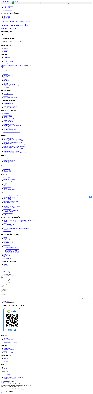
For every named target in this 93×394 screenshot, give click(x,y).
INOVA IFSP (6, 188)
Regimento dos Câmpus (8, 241)
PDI (4, 256)
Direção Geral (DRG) (8, 202)
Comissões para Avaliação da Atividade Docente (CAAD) (16, 228)
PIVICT (5, 184)
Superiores (5, 96)
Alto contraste (6, 17)
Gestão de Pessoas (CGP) (9, 207)
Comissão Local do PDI (9, 224)
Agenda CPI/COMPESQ (9, 179)
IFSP (20, 65)
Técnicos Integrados (8, 94)
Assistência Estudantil (8, 138)
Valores (5, 79)
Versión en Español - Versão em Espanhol (13, 377)
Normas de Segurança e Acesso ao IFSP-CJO (13, 148)
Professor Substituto (8, 103)
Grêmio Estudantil (7, 143)
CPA (4, 227)
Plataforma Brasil (7, 187)
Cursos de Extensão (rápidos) (10, 97)
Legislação (69, 3)
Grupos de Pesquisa (8, 181)
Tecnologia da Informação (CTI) (10, 205)
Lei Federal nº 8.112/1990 (12, 247)
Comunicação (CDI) (8, 213)
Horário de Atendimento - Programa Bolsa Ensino (14, 146)
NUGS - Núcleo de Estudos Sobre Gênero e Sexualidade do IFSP (18, 220)
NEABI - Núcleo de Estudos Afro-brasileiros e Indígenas (16, 221)
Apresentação (6, 158)
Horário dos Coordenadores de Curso (12, 85)
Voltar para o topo (5, 301)
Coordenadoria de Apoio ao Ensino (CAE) (13, 140)
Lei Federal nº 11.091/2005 (12, 251)
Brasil (16, 3)
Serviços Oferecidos (8, 161)
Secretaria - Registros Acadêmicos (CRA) (13, 195)
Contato (5, 60)
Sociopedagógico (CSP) (9, 197)
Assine (5, 368)
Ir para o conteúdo (8, 6)
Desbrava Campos (7, 171)
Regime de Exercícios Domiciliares (11, 150)
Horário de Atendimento (9, 84)
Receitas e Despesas (8, 120)
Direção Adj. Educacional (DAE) (11, 201)
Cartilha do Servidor (8, 242)
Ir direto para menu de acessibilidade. (9, 1)
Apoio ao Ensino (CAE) (9, 198)
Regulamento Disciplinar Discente (11, 151)
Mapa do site (6, 19)
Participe (52, 3)
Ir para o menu (7, 7)
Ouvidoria (5, 83)
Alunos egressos (7, 170)
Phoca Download (88, 298)
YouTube (5, 361)
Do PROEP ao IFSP (8, 75)
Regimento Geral (7, 239)
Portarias (5, 254)
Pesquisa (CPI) (6, 177)
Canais (75, 3)
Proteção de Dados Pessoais (9, 130)
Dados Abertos (6, 128)
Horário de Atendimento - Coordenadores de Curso (15, 152)
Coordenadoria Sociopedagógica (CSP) (12, 142)
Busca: (3, 41)
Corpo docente (6, 81)
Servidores (5, 122)
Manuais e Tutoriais (7, 162)
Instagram (5, 359)
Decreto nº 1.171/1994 (11, 250)
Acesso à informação (60, 3)
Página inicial (4, 65)
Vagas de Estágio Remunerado (10, 106)
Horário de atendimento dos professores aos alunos (15, 144)
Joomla (22, 389)
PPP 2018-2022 (7, 258)
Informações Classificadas (9, 124)
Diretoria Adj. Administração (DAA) (11, 206)
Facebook (5, 358)
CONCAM (6, 87)
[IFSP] (2, 277)
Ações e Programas (7, 115)
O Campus (5, 76)
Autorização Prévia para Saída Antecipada (13, 139)
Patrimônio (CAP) (7, 209)
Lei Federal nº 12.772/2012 (12, 253)
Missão (5, 78)
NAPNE (5, 223)
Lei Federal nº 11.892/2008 (12, 249)
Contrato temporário (8, 104)
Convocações (6, 245)
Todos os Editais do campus (9, 107)
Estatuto (5, 238)
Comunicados (6, 255)
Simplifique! (36, 3)
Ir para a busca (7, 8)
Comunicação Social (8, 61)
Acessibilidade (6, 16)
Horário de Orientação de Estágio (11, 147)
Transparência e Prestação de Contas (11, 132)
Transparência (6, 57)
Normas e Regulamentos (9, 160)
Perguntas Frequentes (8, 126)
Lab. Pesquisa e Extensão (9, 189)
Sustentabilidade (7, 231)
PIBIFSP (5, 183)
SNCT (5, 180)
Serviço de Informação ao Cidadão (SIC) (12, 125)
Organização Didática (8, 243)
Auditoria (5, 117)
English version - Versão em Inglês (11, 378)
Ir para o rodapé (7, 10)
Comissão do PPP (7, 225)
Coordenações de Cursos (9, 203)
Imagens (6, 264)
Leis (4, 246)
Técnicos (5, 93)
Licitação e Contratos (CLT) (9, 211)
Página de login (7, 272)
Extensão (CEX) (7, 199)
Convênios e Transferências (9, 119)
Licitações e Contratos (8, 121)
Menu (2, 66)
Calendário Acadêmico (8, 58)
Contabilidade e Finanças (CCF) (10, 210)
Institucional (6, 113)
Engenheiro (6, 214)
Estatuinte (5, 229)
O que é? (5, 367)
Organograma (6, 80)
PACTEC (5, 185)
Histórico (5, 74)
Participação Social (7, 116)
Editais (5, 237)
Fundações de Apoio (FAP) (9, 129)
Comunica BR (45, 3)
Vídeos (6, 265)
